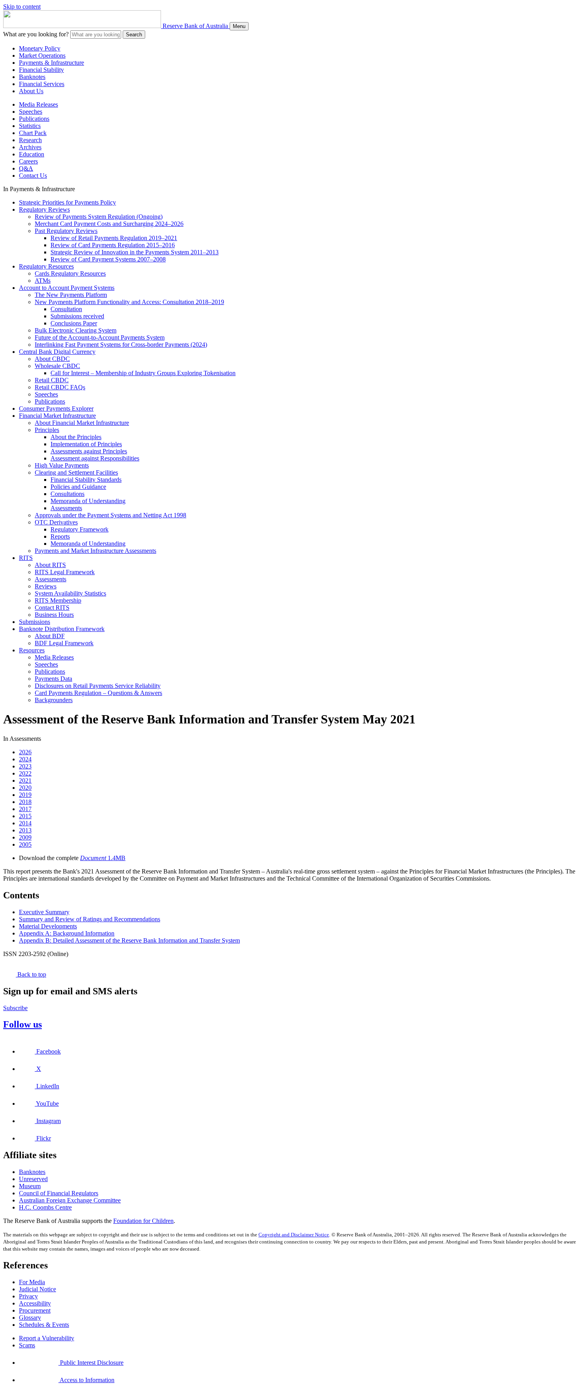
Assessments (66, 508)
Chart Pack (33, 133)
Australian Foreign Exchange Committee (70, 1200)
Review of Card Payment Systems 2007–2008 (108, 259)
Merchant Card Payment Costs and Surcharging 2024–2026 (109, 223)
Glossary (30, 1317)
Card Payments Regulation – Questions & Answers (98, 692)
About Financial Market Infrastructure (82, 422)
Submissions (34, 621)
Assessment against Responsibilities (95, 458)
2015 (25, 816)
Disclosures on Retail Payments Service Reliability (98, 685)
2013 (25, 830)
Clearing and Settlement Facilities (76, 472)
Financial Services (41, 84)
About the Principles (76, 437)
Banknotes (32, 76)
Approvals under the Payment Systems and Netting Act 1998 (110, 515)
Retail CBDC (52, 380)
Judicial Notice (37, 1289)
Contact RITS (52, 607)
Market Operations (42, 55)
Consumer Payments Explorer (56, 408)
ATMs (43, 280)
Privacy (28, 1296)
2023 (25, 766)
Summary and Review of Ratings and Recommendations (89, 919)
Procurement (35, 1310)
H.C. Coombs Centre (45, 1207)
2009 (25, 837)
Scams (27, 1345)
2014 (25, 823)
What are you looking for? (36, 34)
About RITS (50, 565)
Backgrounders (54, 700)
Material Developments (48, 926)
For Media (32, 1282)
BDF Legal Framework (64, 643)
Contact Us (33, 175)
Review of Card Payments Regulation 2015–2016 (113, 245)
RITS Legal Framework (65, 572)
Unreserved (33, 1179)
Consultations (67, 493)
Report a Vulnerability (46, 1338)
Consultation (66, 309)
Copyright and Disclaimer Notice (293, 1235)
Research (30, 140)
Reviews (45, 586)
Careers (28, 161)
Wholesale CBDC (57, 366)
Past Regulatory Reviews (66, 230)
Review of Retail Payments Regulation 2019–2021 (114, 238)
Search (134, 35)
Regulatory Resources (46, 266)
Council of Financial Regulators (58, 1193)
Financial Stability (41, 69)
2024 (25, 759)
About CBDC (52, 358)
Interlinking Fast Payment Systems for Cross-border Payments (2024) (121, 344)
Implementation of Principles (86, 444)
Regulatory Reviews (44, 209)
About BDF (50, 636)
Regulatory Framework (80, 529)
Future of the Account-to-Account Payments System (100, 337)
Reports (60, 536)
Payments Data (53, 678)
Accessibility (35, 1303)
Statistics (30, 125)
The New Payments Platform (71, 294)
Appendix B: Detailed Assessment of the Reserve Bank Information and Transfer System (129, 940)
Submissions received (77, 316)
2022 (25, 773)
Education (31, 154)
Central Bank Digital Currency (57, 351)
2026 (25, 752)
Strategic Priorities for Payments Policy (67, 202)
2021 (25, 780)
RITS (26, 557)
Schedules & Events (44, 1324)
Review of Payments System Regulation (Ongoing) (99, 216)
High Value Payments (62, 465)
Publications (34, 118)
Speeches (30, 111)
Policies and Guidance (78, 486)
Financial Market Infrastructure (57, 415)
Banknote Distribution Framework (62, 629)
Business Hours (54, 614)
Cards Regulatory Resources (70, 273)
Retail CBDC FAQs (60, 387)
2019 (25, 794)
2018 (25, 801)
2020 (25, 787)
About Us (31, 91)
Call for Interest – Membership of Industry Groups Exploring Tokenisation (143, 373)
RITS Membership (58, 600)
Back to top (31, 974)
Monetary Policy (39, 48)
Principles (47, 429)
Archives (30, 147)
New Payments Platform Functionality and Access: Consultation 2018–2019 (129, 302)
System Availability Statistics (70, 593)
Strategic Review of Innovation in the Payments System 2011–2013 (135, 252)
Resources (32, 650)
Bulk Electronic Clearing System (75, 330)
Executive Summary (44, 912)
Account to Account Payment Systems (66, 287)
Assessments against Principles (89, 451)
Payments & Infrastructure (51, 62)
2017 (25, 809)
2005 (25, 844)
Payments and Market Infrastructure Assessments (95, 550)
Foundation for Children (143, 1220)
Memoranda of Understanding (88, 501)
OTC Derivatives (56, 522)
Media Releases (38, 104)
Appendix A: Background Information (66, 933)
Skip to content (22, 6)
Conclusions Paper (74, 323)
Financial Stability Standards (86, 479)
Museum (30, 1186)
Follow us (22, 1024)
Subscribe (15, 1008)
